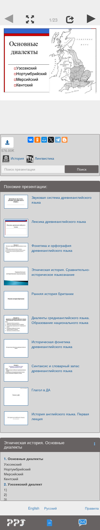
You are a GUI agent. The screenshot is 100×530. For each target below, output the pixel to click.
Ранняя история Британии (53, 293)
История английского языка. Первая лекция (60, 416)
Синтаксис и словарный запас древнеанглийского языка (55, 368)
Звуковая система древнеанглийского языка (62, 200)
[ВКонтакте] (30, 140)
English (33, 508)
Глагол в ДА (41, 389)
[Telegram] (58, 140)
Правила (92, 508)
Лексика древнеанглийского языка (59, 221)
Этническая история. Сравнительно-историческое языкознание (61, 272)
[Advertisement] (50, 6)
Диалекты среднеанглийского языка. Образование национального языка (61, 320)
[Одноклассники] (37, 140)
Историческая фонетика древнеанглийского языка (52, 344)
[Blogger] (64, 140)
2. (5, 484)
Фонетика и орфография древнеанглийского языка (52, 248)
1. (5, 458)
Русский (50, 508)
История (17, 158)
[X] (51, 140)
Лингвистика (44, 158)
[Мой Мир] (44, 140)
